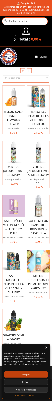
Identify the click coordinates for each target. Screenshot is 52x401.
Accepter (26, 374)
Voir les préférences (26, 389)
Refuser (26, 382)
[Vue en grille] (22, 70)
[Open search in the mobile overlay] (25, 21)
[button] (46, 347)
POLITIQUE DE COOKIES (24, 395)
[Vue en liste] (29, 70)
